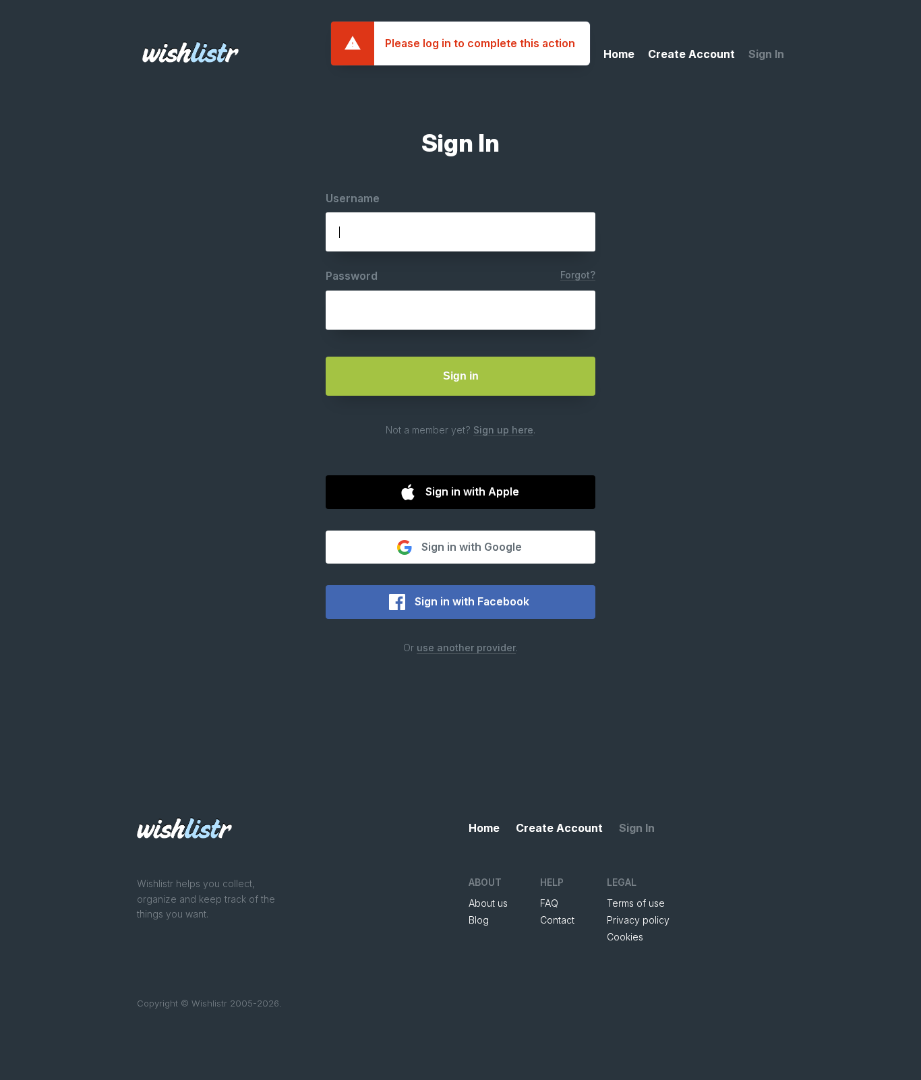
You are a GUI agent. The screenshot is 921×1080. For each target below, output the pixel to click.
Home (618, 54)
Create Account (691, 54)
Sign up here (503, 430)
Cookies (625, 936)
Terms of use (636, 903)
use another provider (466, 647)
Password (352, 275)
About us (488, 903)
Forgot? (577, 274)
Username (353, 198)
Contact (557, 920)
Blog (479, 920)
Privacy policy (638, 920)
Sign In (766, 54)
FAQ (549, 903)
